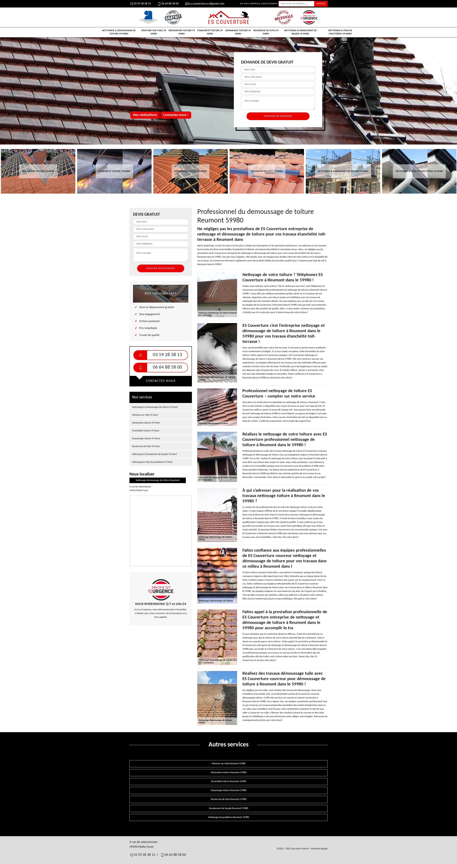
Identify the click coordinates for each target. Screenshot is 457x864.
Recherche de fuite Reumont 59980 (228, 799)
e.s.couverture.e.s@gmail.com (206, 3)
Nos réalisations (145, 115)
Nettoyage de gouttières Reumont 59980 (228, 817)
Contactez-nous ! (176, 115)
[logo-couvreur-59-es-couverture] (228, 17)
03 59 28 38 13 (142, 3)
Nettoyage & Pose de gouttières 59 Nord (340, 32)
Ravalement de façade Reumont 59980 (228, 808)
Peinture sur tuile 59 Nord (153, 32)
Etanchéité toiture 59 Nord (210, 32)
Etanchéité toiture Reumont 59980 (228, 781)
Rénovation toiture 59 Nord (182, 32)
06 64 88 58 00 (170, 3)
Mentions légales (319, 848)
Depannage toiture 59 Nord (238, 32)
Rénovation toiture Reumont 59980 (228, 772)
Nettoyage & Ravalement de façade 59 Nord (300, 32)
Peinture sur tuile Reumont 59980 (228, 763)
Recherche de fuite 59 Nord (265, 32)
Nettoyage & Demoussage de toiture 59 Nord (119, 32)
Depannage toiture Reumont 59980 (228, 790)
